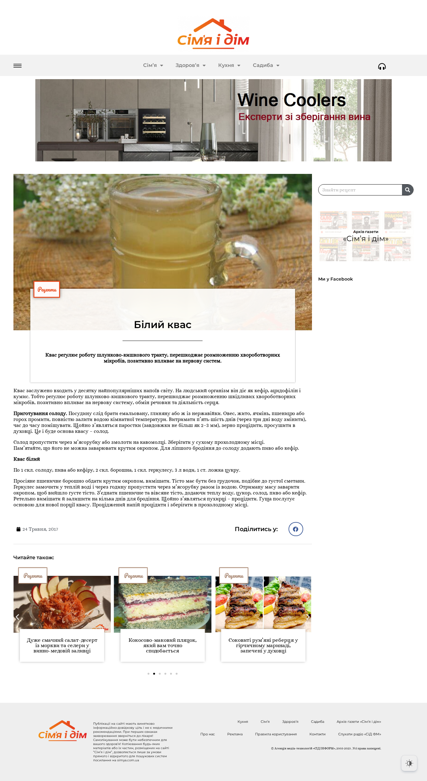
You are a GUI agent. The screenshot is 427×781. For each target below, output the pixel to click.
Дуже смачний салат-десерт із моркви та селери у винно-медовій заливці (62, 645)
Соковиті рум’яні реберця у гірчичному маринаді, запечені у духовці (263, 645)
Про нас (207, 734)
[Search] (407, 190)
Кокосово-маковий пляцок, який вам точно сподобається (162, 645)
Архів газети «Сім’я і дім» (359, 721)
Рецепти (47, 289)
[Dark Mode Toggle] (409, 763)
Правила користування (276, 734)
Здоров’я (187, 65)
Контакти (317, 734)
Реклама (235, 734)
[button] (296, 529)
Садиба (263, 65)
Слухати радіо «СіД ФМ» (359, 734)
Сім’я (150, 65)
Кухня (226, 65)
